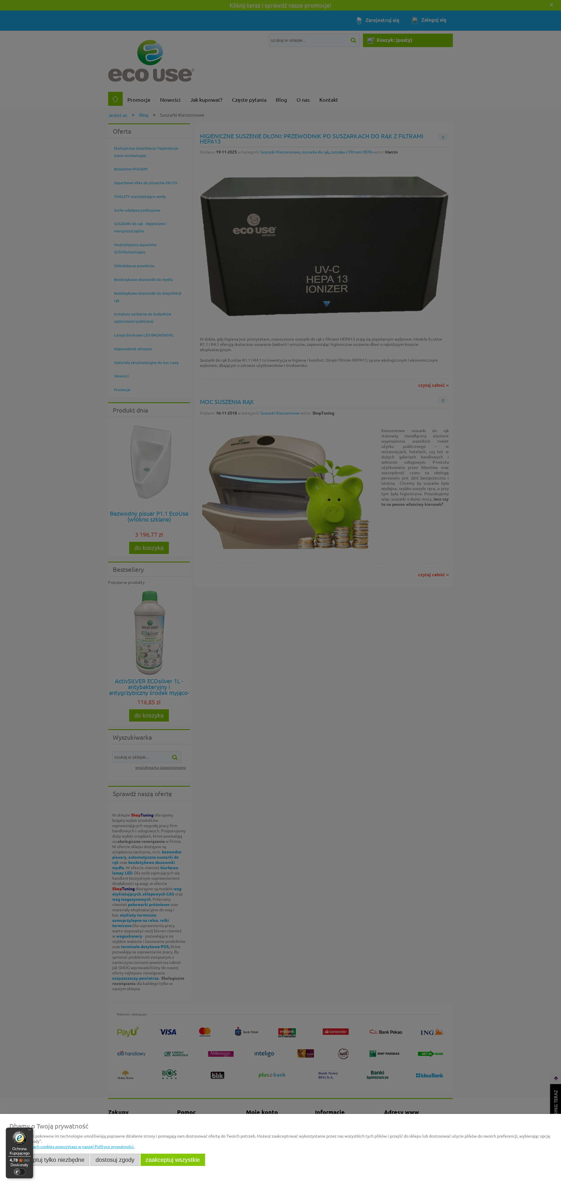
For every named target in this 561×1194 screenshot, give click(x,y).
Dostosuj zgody (115, 1160)
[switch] (19, 1171)
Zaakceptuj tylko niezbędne (49, 1160)
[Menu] (29, 1131)
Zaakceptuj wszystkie (173, 1160)
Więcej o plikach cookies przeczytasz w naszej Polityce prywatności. (71, 1146)
